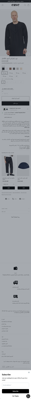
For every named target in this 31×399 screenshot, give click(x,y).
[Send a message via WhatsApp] (28, 396)
